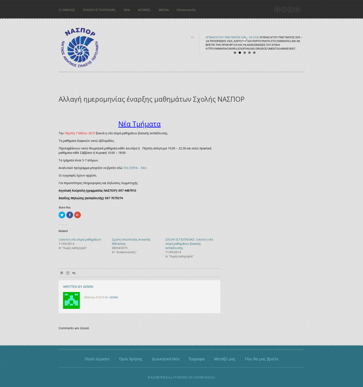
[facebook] (284, 9)
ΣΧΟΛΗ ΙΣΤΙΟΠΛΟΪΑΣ (99, 10)
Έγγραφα (197, 358)
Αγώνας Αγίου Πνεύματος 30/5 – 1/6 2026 (232, 37)
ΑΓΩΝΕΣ (144, 10)
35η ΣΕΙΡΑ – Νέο (134, 168)
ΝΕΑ (127, 10)
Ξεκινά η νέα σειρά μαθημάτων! (80, 239)
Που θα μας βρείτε (262, 358)
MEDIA (163, 10)
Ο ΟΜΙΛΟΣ (67, 10)
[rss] (297, 9)
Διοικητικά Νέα (165, 358)
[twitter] (277, 9)
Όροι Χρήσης (130, 358)
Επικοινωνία (186, 10)
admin (88, 286)
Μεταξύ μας (224, 358)
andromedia (204, 377)
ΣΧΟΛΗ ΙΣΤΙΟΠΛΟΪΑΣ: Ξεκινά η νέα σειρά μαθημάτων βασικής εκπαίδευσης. (189, 243)
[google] (290, 9)
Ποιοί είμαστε (97, 358)
